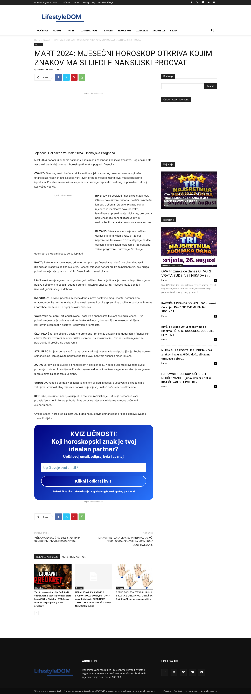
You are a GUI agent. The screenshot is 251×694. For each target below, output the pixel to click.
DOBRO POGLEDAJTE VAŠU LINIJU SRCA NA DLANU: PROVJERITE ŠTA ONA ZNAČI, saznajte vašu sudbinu (134, 595)
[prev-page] (36, 613)
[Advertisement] (93, 119)
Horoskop (124, 30)
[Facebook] (191, 2)
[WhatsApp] (82, 77)
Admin (40, 69)
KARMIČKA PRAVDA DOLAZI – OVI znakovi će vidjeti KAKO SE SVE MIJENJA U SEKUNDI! (188, 307)
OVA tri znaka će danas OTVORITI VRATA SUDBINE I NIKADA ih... (187, 273)
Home (37, 39)
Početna (66, 2)
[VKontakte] (208, 2)
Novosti (58, 30)
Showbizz (158, 30)
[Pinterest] (74, 77)
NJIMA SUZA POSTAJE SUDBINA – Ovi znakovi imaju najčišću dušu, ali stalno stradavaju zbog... (186, 354)
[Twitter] (197, 2)
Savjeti (108, 30)
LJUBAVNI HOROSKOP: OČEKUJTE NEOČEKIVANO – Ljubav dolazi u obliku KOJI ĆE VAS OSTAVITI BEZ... (186, 378)
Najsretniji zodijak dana (172, 265)
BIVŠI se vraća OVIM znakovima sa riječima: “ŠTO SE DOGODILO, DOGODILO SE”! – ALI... (187, 331)
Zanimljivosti (90, 30)
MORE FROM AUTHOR (74, 556)
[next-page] (42, 613)
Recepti (174, 30)
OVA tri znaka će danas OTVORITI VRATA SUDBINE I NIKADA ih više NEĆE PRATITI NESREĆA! (186, 198)
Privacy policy (89, 2)
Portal (167, 205)
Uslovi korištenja (105, 2)
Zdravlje (142, 30)
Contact (76, 2)
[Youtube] (214, 2)
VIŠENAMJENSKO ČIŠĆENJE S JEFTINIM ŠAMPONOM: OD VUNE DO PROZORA (57, 539)
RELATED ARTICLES (47, 556)
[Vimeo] (202, 2)
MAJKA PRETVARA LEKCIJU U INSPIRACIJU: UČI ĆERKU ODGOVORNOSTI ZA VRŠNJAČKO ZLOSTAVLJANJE (126, 541)
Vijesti (72, 30)
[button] (212, 30)
